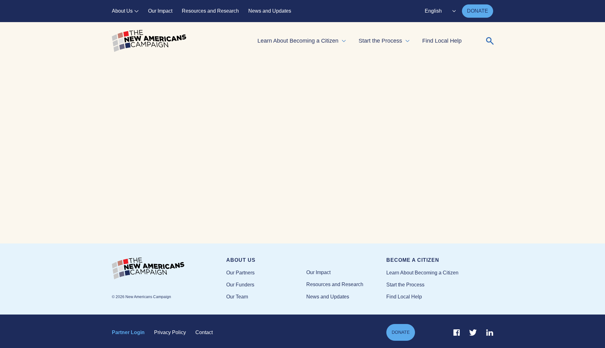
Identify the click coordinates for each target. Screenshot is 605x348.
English (433, 11)
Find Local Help (442, 41)
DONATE (477, 11)
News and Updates (269, 11)
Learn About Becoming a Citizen (297, 41)
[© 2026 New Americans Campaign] (169, 269)
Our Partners (240, 272)
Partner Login (128, 332)
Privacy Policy (170, 332)
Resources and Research (210, 11)
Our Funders (240, 284)
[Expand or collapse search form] (490, 41)
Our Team (237, 296)
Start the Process (380, 41)
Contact (204, 332)
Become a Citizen (412, 260)
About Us (122, 11)
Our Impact (160, 11)
